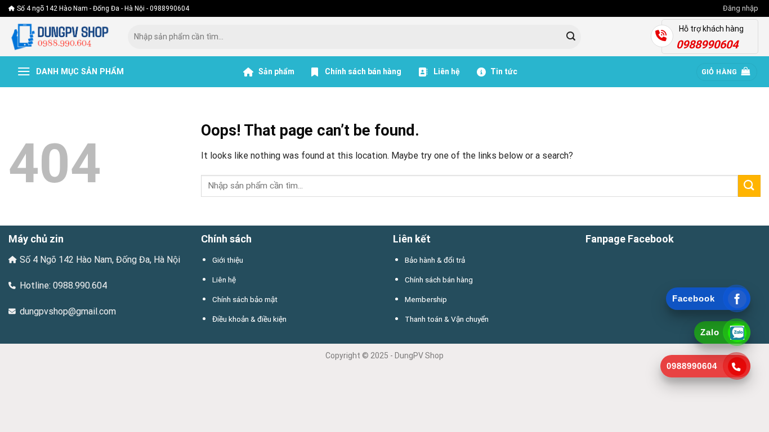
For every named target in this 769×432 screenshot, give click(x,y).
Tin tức (503, 71)
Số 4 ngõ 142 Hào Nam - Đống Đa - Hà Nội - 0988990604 (103, 8)
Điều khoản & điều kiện (249, 318)
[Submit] (570, 37)
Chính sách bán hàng (363, 71)
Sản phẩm (275, 71)
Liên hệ (446, 71)
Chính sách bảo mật (245, 299)
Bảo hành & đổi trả (435, 259)
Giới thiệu (227, 259)
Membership (426, 299)
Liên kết (412, 239)
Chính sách (226, 239)
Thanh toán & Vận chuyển (447, 318)
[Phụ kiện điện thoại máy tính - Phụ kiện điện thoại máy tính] (59, 36)
